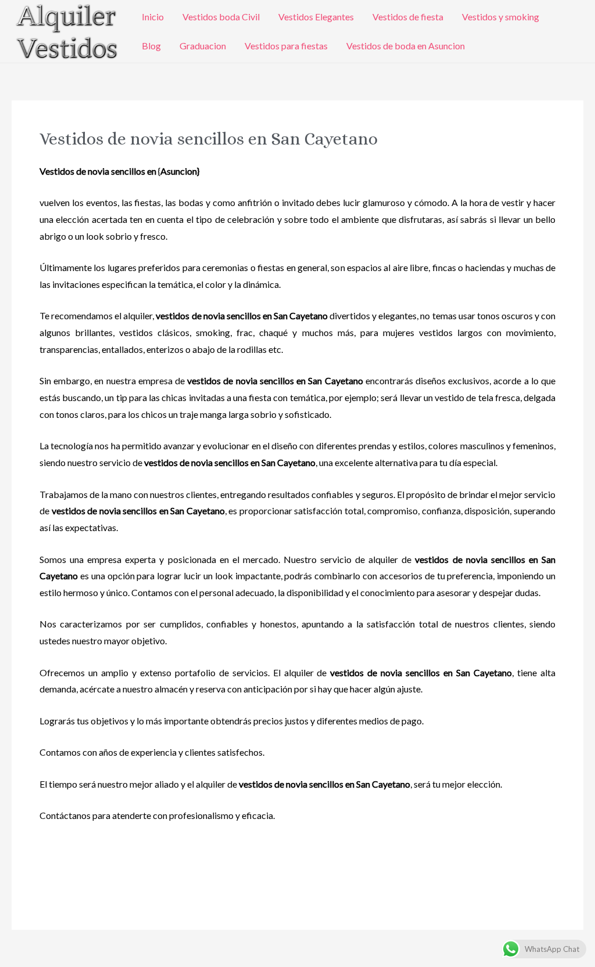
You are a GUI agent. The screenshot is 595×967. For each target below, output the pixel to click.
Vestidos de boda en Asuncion (405, 45)
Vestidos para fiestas (286, 45)
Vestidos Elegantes (316, 16)
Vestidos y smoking (500, 16)
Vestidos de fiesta (407, 16)
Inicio (153, 16)
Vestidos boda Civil (221, 16)
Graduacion (203, 45)
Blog (151, 45)
